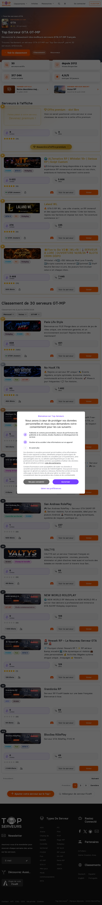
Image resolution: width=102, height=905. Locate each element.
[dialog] (51, 452)
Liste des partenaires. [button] (53, 463)
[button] (51, 448)
